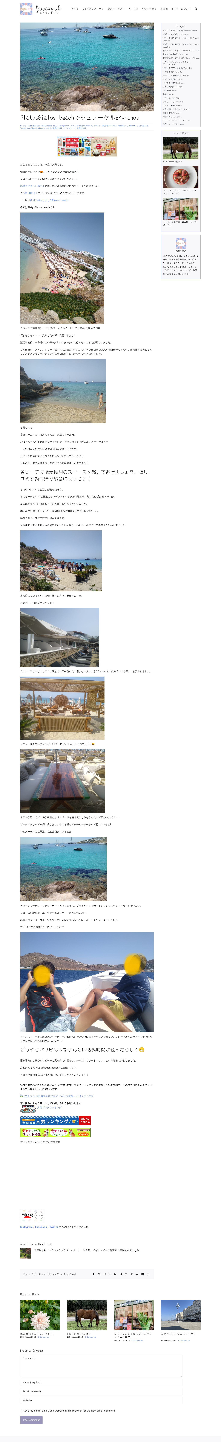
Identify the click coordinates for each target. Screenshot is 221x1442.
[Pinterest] (131, 1274)
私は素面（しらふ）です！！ (37, 1334)
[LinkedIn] (110, 1274)
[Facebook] (93, 1274)
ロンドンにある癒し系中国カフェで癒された (179, 224)
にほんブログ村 (85, 1096)
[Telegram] (120, 1274)
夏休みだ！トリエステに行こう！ (178, 1335)
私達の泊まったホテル (32, 185)
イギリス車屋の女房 (53, 128)
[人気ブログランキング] (28, 1107)
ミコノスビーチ (69, 128)
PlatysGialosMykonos (35, 128)
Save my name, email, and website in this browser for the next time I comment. (69, 1410)
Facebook (41, 1226)
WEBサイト (31, 192)
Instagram (26, 1226)
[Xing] (142, 1274)
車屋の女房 (81, 128)
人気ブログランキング (49, 1107)
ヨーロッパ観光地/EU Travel (105, 125)
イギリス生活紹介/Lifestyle (80, 125)
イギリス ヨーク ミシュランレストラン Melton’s (179, 192)
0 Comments (142, 126)
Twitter (53, 1226)
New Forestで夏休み (172, 161)
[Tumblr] (126, 1274)
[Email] (148, 1274)
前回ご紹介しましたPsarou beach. (49, 200)
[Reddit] (104, 1274)
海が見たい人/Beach (126, 125)
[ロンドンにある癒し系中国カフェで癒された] (180, 209)
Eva (24, 126)
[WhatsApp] (115, 1274)
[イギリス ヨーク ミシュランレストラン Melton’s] (180, 177)
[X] (99, 1274)
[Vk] (137, 1274)
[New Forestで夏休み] (180, 148)
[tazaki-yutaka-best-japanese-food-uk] (87, 137)
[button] (196, 8)
